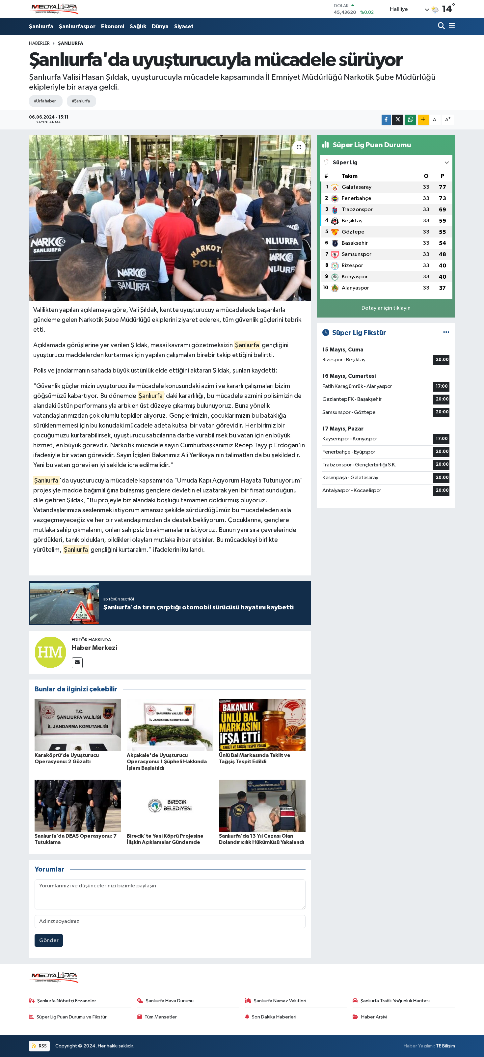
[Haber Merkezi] (50, 652)
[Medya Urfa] (53, 9)
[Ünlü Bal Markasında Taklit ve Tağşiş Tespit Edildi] (262, 725)
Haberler (39, 43)
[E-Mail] (77, 662)
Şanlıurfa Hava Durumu (170, 1000)
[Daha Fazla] (423, 120)
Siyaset (184, 26)
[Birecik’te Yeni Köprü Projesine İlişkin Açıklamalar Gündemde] (170, 805)
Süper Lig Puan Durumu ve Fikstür (72, 1017)
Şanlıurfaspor (77, 26)
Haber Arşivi (374, 1017)
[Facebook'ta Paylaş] (386, 120)
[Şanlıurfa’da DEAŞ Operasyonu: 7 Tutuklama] (78, 805)
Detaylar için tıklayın (386, 308)
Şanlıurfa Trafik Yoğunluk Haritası (395, 1000)
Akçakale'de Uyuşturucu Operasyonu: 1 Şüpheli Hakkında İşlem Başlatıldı (167, 761)
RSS (42, 1045)
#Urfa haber (45, 101)
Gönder (49, 940)
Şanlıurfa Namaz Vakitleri (280, 1000)
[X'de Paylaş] (397, 120)
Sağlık (138, 26)
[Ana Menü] (450, 26)
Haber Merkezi (94, 648)
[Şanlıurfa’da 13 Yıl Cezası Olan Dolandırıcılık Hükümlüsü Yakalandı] (262, 805)
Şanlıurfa (41, 26)
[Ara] (442, 26)
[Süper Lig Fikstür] (446, 333)
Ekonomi (112, 26)
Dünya (160, 26)
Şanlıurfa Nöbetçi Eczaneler (66, 1000)
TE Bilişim (445, 1045)
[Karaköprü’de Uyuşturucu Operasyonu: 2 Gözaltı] (78, 725)
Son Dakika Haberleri (274, 1017)
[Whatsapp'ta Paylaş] (410, 120)
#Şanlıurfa (81, 101)
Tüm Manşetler (161, 1017)
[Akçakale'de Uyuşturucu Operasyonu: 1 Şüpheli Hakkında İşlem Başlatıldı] (170, 725)
